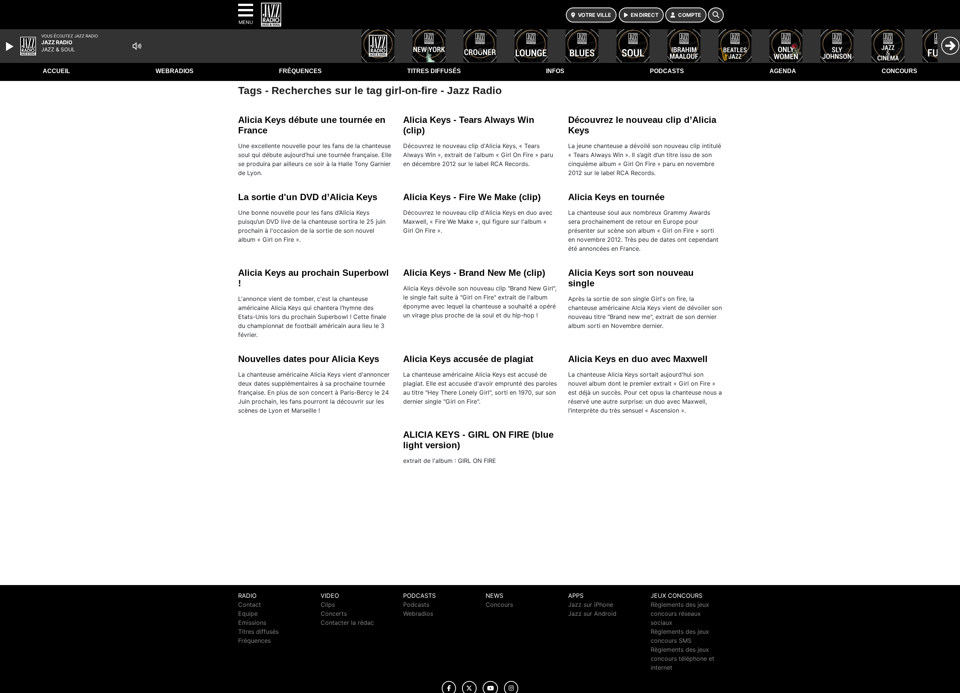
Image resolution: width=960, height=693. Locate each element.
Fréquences (300, 71)
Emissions (252, 622)
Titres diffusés (434, 71)
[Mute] (136, 46)
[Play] (10, 46)
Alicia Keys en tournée (616, 197)
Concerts (334, 613)
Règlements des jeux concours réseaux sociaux (680, 613)
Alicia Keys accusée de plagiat (468, 359)
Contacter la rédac (347, 622)
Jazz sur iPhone (590, 604)
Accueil (56, 71)
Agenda (783, 71)
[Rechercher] (716, 14)
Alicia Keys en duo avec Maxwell (638, 359)
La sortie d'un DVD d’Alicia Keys (307, 197)
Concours (899, 71)
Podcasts (667, 71)
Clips (328, 604)
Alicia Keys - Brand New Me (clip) (474, 273)
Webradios (175, 71)
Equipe (248, 613)
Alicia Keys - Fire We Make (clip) (472, 197)
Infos (555, 71)
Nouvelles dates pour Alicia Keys (308, 359)
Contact (249, 604)
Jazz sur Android (592, 613)
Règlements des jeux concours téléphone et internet (682, 658)
